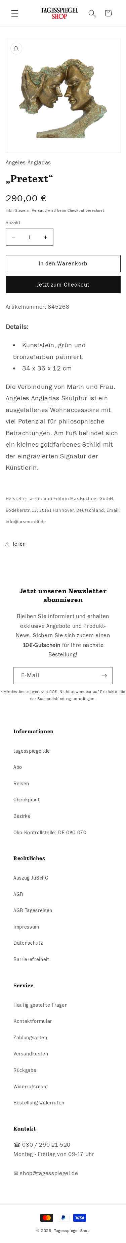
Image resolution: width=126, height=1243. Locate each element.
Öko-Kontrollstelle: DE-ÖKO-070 (50, 833)
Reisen (21, 784)
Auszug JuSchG (31, 878)
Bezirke (22, 816)
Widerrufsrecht (30, 1087)
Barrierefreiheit (31, 959)
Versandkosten (30, 1054)
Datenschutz (28, 943)
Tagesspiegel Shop (72, 1230)
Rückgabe (24, 1070)
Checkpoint (26, 800)
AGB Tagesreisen (32, 910)
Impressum (26, 927)
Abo (17, 767)
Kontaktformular (32, 1021)
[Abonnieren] (104, 676)
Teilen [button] (19, 544)
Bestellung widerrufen (39, 1103)
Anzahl (13, 223)
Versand (39, 210)
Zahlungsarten (30, 1038)
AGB (18, 894)
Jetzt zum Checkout (63, 285)
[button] (15, 13)
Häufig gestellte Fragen (40, 1005)
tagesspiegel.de (31, 751)
